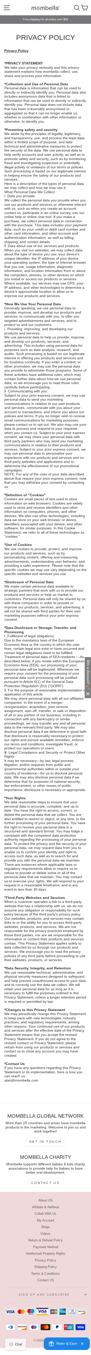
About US (45, 1200)
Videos (45, 1234)
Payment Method (45, 1247)
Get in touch (45, 1142)
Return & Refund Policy (45, 1240)
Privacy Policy (45, 1260)
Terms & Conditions (45, 1273)
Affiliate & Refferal (45, 1207)
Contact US (45, 1280)
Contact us (45, 1183)
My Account (45, 1220)
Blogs (45, 1227)
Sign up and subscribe (44, 1294)
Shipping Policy (45, 1267)
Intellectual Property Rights (45, 1253)
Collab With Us (45, 1214)
